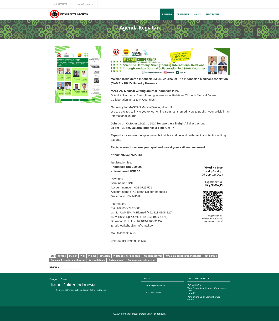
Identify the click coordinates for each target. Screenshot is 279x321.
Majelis (197, 14)
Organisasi (183, 14)
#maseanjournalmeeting (141, 260)
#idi (82, 255)
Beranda (167, 14)
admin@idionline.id (85, 4)
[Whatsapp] (80, 267)
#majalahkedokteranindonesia (68, 260)
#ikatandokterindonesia (126, 255)
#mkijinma (211, 255)
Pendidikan (212, 14)
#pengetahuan (97, 260)
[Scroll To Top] (273, 317)
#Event (62, 255)
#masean (105, 255)
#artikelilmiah (116, 260)
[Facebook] (64, 267)
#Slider (73, 255)
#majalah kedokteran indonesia (183, 255)
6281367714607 (60, 4)
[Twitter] (69, 267)
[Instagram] (74, 267)
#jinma (92, 255)
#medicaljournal (153, 255)
